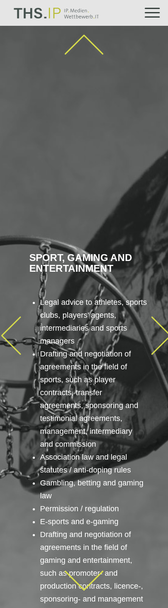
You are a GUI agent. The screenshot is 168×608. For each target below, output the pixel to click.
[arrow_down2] (83, 581)
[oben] (83, 45)
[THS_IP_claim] (74, 13)
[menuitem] (148, 13)
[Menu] (148, 13)
